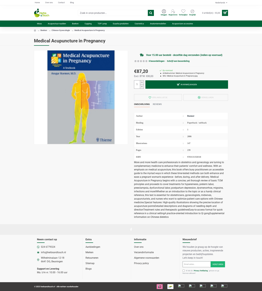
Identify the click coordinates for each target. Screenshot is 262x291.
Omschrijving (142, 104)
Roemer (190, 116)
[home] (35, 30)
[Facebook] (131, 229)
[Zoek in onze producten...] (151, 13)
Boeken (43, 30)
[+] (142, 82)
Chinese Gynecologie (61, 30)
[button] (186, 84)
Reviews (157, 104)
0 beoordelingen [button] (157, 61)
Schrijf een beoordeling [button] (178, 61)
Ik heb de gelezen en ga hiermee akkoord (201, 272)
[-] (142, 87)
